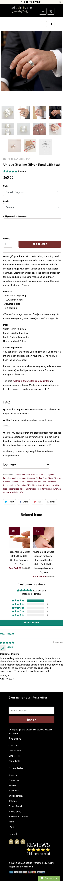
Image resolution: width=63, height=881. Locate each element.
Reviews (12, 785)
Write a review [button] (31, 622)
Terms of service (16, 806)
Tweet (11, 502)
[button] (10, 171)
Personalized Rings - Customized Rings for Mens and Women (34, 489)
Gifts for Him (15, 750)
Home (11, 821)
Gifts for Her (14, 756)
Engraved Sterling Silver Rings (40, 478)
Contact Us (50, 878)
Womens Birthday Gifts (13, 492)
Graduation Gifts (24, 485)
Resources (14, 790)
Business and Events (18, 816)
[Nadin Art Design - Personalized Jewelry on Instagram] (22, 841)
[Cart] (50, 11)
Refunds (13, 801)
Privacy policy (15, 811)
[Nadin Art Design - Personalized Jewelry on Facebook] (11, 841)
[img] (7, 642)
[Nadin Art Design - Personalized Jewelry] (21, 11)
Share (25, 502)
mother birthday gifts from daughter (31, 381)
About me (13, 775)
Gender (6, 201)
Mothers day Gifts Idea (16, 158)
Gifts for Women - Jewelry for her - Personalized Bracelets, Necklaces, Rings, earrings (32, 482)
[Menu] (42, 11)
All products (14, 761)
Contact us (14, 780)
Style (5, 186)
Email (52, 502)
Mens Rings (37, 485)
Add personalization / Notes (15, 216)
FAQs (11, 827)
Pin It (39, 502)
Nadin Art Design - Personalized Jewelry (34, 863)
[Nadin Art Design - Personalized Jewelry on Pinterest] (17, 841)
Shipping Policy (16, 796)
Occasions (14, 745)
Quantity (7, 238)
